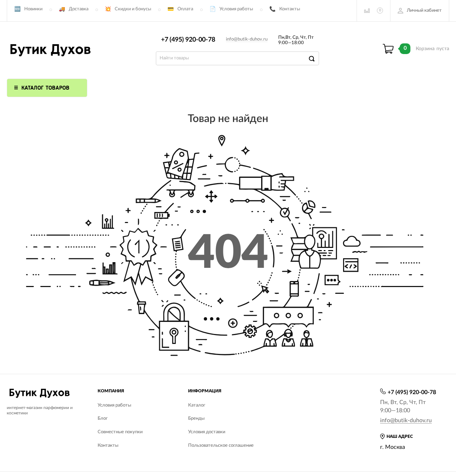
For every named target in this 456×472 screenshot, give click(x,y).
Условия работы (236, 9)
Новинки (33, 9)
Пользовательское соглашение (221, 445)
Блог (103, 418)
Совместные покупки (120, 432)
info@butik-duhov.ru (247, 39)
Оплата (185, 9)
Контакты (289, 9)
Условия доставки (206, 432)
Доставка (78, 9)
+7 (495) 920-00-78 (188, 40)
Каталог (196, 405)
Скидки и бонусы (133, 9)
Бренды (196, 418)
